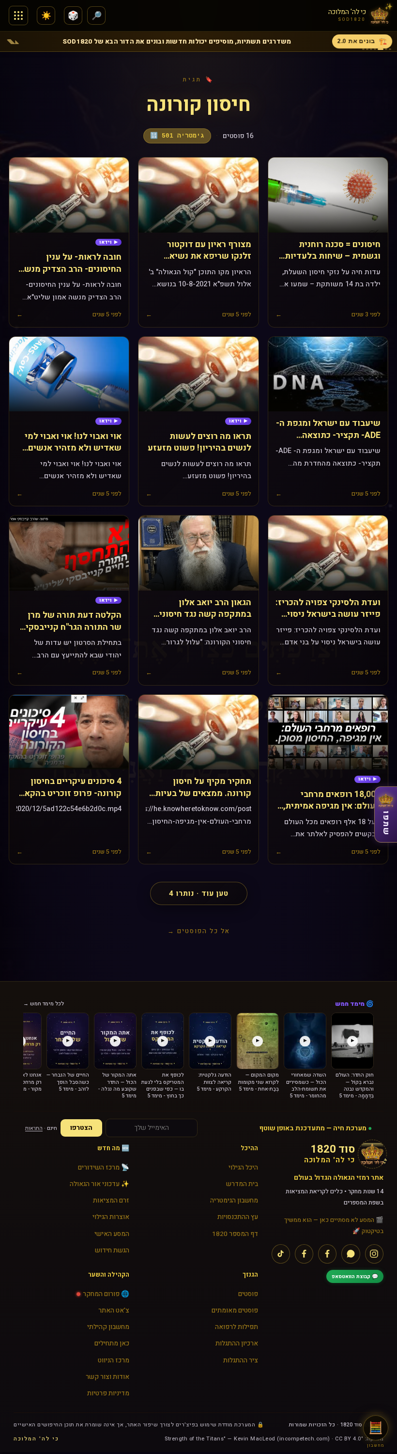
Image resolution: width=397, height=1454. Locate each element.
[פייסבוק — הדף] (327, 1254)
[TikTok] (281, 1254)
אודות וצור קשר (107, 1377)
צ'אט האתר (113, 1310)
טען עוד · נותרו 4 (199, 893)
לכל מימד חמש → (43, 1004)
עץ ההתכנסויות (237, 1217)
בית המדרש (242, 1184)
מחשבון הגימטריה (234, 1200)
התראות (34, 1128)
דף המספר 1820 (235, 1234)
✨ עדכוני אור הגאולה (99, 1184)
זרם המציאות (111, 1200)
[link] (108, 242)
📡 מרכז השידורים (103, 1168)
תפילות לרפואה (236, 1327)
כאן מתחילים (111, 1343)
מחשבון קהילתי (108, 1327)
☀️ (46, 15)
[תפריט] (18, 15)
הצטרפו (81, 1128)
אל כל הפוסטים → (199, 931)
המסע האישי (111, 1234)
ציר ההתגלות (240, 1360)
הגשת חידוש (112, 1250)
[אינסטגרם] (374, 1254)
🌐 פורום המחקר (106, 1294)
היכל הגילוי (243, 1168)
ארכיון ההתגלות (236, 1343)
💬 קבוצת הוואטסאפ (355, 1276)
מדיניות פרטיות (108, 1393)
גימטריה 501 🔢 (177, 136)
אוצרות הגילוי (110, 1217)
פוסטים (248, 1294)
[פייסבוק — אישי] (304, 1254)
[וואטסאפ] (350, 1254)
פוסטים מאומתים (235, 1310)
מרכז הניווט (113, 1360)
